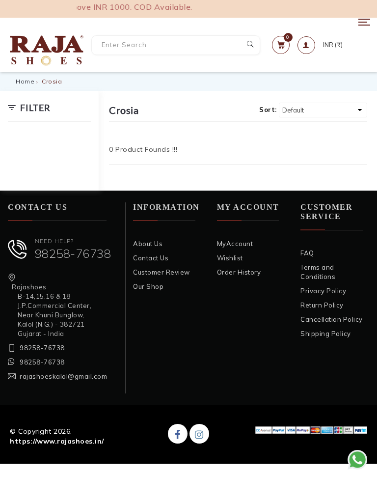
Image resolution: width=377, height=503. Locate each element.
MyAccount (235, 244)
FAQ (307, 253)
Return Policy (322, 305)
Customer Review (161, 272)
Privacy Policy (323, 291)
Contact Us (150, 258)
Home (25, 81)
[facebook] (178, 434)
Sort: (268, 109)
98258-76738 (73, 253)
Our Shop (148, 286)
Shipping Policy (325, 333)
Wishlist (230, 258)
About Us (147, 244)
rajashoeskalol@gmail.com (63, 376)
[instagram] (199, 434)
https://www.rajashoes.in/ (57, 441)
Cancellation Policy (331, 319)
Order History (239, 272)
